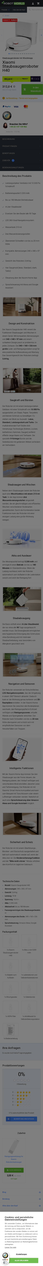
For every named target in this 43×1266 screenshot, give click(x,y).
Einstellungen (21, 1254)
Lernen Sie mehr (10, 1247)
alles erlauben (21, 1260)
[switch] (5, 1262)
